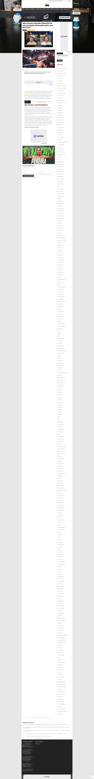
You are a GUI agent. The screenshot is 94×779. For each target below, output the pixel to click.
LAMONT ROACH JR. (60, 458)
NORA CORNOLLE (60, 542)
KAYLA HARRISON (60, 436)
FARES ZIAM (59, 277)
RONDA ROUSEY (60, 610)
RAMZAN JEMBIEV (60, 588)
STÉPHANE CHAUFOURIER (61, 640)
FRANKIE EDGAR (60, 294)
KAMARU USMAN (60, 431)
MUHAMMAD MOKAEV (61, 527)
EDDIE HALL (59, 267)
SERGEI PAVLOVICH (60, 630)
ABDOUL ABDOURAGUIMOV (62, 68)
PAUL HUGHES (59, 566)
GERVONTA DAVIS (60, 304)
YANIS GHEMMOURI (60, 701)
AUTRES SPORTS (66, 9)
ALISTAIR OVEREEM (60, 100)
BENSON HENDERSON (61, 154)
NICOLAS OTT (59, 539)
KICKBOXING (59, 456)
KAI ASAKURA (59, 426)
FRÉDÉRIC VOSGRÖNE (61, 296)
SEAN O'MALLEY (60, 625)
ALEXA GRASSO (60, 83)
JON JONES (59, 397)
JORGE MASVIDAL (60, 402)
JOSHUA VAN (59, 414)
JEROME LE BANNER (60, 377)
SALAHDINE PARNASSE (61, 618)
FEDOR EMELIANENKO (61, 279)
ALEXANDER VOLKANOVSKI (62, 88)
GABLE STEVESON (60, 299)
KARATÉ (58, 434)
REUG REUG (59, 598)
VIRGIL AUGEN (59, 689)
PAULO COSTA (59, 569)
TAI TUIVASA (59, 647)
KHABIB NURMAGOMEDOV (61, 446)
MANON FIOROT (60, 475)
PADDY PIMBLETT (60, 554)
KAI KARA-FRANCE (60, 429)
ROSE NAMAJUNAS (60, 613)
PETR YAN (59, 571)
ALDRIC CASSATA (60, 78)
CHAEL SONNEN (60, 191)
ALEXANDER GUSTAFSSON (62, 85)
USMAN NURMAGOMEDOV (61, 684)
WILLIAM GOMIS (60, 696)
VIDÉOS (43, 9)
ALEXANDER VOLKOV (61, 90)
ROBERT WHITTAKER (61, 608)
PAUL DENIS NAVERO (61, 564)
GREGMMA (59, 321)
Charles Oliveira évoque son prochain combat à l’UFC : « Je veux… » (40, 736)
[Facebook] (63, 1)
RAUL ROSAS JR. (60, 591)
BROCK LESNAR (60, 169)
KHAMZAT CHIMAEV (60, 453)
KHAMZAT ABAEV (60, 451)
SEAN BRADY (59, 623)
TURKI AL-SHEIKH (60, 677)
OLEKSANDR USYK (60, 544)
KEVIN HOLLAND (60, 441)
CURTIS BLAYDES (60, 213)
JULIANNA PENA (60, 421)
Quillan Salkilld (60, 576)
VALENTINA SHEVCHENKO (61, 686)
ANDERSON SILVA (60, 112)
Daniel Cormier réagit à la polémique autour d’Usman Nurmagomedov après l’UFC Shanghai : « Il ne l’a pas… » (47, 724)
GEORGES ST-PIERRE (60, 301)
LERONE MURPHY (60, 463)
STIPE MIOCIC (59, 645)
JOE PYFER (59, 387)
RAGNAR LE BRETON (60, 586)
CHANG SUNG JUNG (60, 193)
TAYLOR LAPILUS (60, 650)
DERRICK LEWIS (60, 247)
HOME (23, 9)
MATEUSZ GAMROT (60, 485)
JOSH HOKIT (59, 412)
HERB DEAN (59, 331)
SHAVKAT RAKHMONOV (61, 637)
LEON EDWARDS (60, 461)
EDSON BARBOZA (60, 272)
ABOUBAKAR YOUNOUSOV (61, 73)
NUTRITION (53, 9)
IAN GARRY (59, 333)
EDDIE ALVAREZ (60, 264)
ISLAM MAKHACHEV (60, 345)
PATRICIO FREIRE (60, 559)
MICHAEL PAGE (60, 512)
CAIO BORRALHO (60, 176)
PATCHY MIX (59, 556)
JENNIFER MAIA (60, 375)
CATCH (58, 186)
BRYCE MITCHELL (60, 171)
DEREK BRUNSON (60, 245)
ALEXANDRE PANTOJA (61, 93)
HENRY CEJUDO (60, 328)
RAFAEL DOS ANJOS (60, 581)
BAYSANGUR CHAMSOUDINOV (62, 142)
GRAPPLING (59, 318)
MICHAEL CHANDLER (60, 507)
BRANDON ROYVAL (60, 164)
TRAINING (57, 9)
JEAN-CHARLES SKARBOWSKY (62, 372)
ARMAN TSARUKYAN (61, 122)
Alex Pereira (26, 107)
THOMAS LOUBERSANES (61, 662)
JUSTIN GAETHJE (60, 424)
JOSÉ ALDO (59, 404)
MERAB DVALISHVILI (60, 502)
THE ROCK (59, 657)
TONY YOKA (59, 672)
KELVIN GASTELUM (60, 439)
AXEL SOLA (59, 134)
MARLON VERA (59, 480)
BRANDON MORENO (60, 161)
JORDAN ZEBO (59, 399)
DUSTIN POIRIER (60, 262)
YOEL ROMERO (59, 706)
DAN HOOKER (59, 220)
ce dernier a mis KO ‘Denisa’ (36, 123)
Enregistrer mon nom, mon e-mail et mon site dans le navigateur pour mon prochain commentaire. (37, 174)
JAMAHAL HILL (59, 358)
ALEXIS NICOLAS (60, 95)
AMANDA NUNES (60, 105)
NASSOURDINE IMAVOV (61, 529)
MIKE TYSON (59, 517)
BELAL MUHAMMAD (60, 144)
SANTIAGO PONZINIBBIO (61, 620)
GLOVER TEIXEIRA (60, 311)
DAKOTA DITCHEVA (60, 218)
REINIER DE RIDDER (60, 593)
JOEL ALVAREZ (59, 392)
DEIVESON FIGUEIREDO (61, 237)
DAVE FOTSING (60, 235)
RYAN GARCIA (59, 615)
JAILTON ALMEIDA (60, 353)
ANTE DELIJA (59, 115)
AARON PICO (59, 65)
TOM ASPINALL (60, 667)
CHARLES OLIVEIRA (60, 196)
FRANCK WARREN (60, 291)
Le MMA (61, 9)
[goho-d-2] (47, 17)
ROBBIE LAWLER (60, 603)
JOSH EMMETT (59, 409)
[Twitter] (67, 1)
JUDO (58, 419)
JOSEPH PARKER (60, 407)
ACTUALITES (27, 9)
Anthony (43, 30)
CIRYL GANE (59, 198)
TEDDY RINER (59, 652)
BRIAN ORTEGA (60, 166)
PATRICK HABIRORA (60, 561)
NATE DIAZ (59, 532)
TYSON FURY (59, 679)
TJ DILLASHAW (59, 664)
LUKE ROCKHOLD (60, 468)
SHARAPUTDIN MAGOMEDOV (62, 635)
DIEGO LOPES (59, 252)
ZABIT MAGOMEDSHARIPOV (62, 711)
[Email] (69, 1)
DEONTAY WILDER (60, 242)
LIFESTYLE (48, 9)
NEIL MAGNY (59, 534)
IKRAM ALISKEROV (60, 338)
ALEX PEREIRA (29, 30)
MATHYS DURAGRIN (60, 488)
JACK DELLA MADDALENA (61, 350)
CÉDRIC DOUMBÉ (60, 188)
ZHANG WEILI (59, 713)
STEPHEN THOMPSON (61, 642)
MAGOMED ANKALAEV (61, 473)
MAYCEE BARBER (60, 500)
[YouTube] (65, 1)
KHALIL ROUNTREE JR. (61, 448)
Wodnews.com (37, 743)
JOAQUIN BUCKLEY (60, 385)
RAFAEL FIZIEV (59, 583)
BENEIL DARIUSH (60, 149)
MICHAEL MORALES (60, 510)
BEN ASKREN (59, 147)
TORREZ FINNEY (60, 674)
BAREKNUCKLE (59, 139)
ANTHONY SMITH (60, 120)
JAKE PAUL (59, 355)
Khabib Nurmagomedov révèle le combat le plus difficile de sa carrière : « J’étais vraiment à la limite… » (47, 733)
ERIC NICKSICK (59, 274)
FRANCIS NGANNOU (60, 289)
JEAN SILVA (59, 370)
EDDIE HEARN (59, 269)
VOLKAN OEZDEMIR (60, 691)
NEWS (33, 30)
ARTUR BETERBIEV (60, 127)
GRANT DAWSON (60, 316)
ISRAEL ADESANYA (60, 348)
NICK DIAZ (59, 537)
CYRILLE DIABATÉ (60, 215)
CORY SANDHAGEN (60, 210)
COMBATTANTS (39, 9)
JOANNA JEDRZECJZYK (61, 382)
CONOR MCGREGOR (60, 208)
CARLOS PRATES (60, 181)
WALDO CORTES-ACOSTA (61, 694)
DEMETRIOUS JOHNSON (61, 240)
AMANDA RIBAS (60, 107)
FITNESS (58, 284)
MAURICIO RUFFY (60, 495)
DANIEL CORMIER (60, 225)
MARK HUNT (59, 478)
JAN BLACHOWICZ (60, 360)
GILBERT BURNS (60, 306)
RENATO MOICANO (60, 596)
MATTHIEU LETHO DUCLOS (62, 490)
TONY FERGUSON (60, 669)
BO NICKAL (59, 156)
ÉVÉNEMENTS (32, 9)
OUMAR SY (59, 549)
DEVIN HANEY (59, 250)
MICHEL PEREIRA (60, 515)
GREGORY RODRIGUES (61, 323)
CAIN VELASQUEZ (60, 174)
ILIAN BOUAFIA (60, 343)
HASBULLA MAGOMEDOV (61, 326)
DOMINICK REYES (60, 257)
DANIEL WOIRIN (60, 230)
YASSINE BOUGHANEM (61, 704)
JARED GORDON (60, 365)
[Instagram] (71, 1)
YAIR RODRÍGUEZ (60, 699)
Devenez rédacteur (55, 0)
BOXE (58, 159)
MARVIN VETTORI (60, 483)
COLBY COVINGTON (60, 203)
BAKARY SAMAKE (60, 137)
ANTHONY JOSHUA (60, 117)
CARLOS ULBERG (60, 183)
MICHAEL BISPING (60, 505)
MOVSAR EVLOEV (60, 522)
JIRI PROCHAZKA (60, 380)
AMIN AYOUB (59, 110)
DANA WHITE (59, 223)
